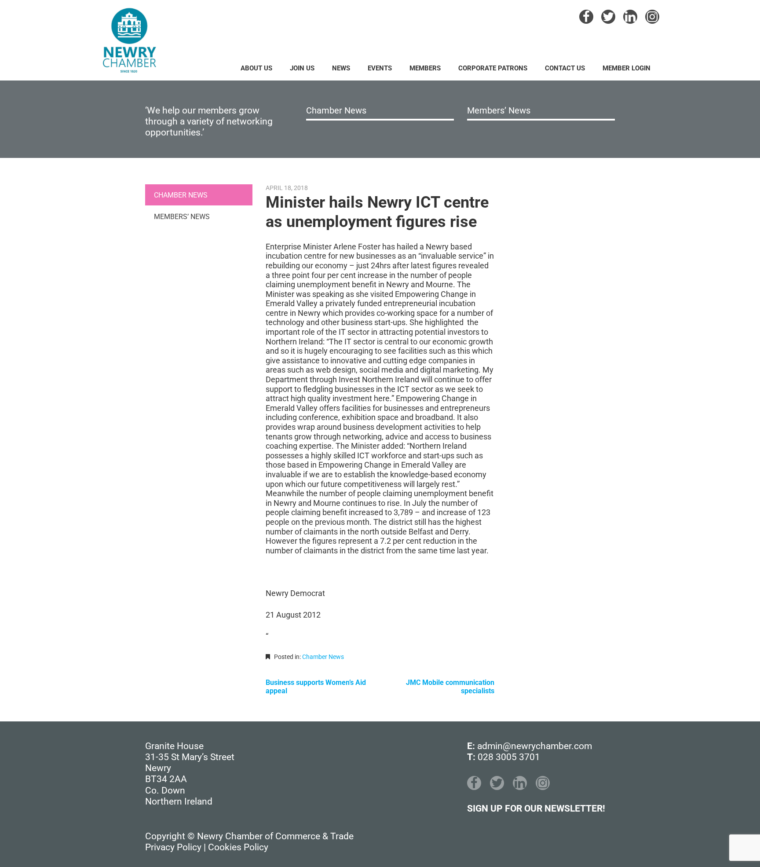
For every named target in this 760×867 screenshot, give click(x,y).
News (341, 68)
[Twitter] (608, 17)
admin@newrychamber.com (534, 746)
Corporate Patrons (492, 68)
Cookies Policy (238, 847)
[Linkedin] (630, 17)
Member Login (626, 68)
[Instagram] (652, 17)
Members (425, 68)
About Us (256, 68)
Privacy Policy (173, 847)
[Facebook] (586, 17)
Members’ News (498, 110)
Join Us (302, 68)
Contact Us (565, 68)
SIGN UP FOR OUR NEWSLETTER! (536, 808)
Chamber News (336, 110)
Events (380, 68)
